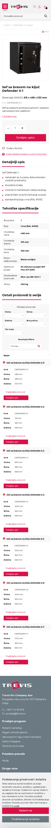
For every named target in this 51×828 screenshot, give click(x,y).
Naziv (6, 355)
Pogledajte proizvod (15, 392)
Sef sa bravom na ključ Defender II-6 (25, 583)
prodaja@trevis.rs (15, 713)
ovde (16, 806)
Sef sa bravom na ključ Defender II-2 (25, 406)
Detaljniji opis (10, 116)
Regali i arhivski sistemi (14, 732)
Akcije (5, 760)
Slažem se (25, 810)
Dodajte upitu (25, 137)
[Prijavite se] (40, 6)
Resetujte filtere (26, 339)
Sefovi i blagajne (11, 741)
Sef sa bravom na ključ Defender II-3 (25, 450)
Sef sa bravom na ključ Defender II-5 (25, 539)
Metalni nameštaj (12, 728)
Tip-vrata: (9, 329)
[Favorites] (34, 6)
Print (47, 32)
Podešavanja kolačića (26, 819)
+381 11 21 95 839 (14, 709)
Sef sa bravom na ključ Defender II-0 (25, 362)
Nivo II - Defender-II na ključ (19, 25)
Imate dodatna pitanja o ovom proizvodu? (26, 154)
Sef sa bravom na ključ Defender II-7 (25, 627)
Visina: (8, 312)
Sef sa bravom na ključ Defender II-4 (25, 494)
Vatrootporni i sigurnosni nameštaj (21, 737)
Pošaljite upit (12, 398)
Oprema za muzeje (13, 746)
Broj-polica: (32, 321)
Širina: (30, 312)
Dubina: (8, 321)
